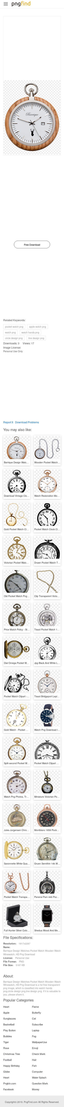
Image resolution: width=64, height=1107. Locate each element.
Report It (8, 422)
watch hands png (30, 332)
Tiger (6, 1042)
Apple (6, 1012)
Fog (34, 1036)
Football (7, 1059)
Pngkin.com (9, 1083)
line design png (36, 338)
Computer (37, 1071)
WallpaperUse (39, 1042)
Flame (35, 1006)
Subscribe (37, 1024)
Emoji (35, 1048)
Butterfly (36, 1012)
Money (35, 1089)
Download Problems (27, 422)
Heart (6, 1006)
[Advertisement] (32, 48)
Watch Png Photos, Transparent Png (23, 796)
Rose (6, 1048)
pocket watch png (14, 326)
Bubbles (7, 1036)
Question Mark (40, 1083)
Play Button (9, 1030)
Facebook (8, 1089)
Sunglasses (9, 1018)
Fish (34, 1065)
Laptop (35, 1030)
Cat (34, 1018)
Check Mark (38, 1054)
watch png (10, 332)
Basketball (8, 1024)
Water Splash (39, 1077)
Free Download (32, 244)
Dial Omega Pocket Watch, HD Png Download (27, 663)
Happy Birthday (11, 1065)
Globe (6, 1071)
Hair (34, 1059)
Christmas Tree (11, 1054)
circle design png (14, 338)
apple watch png (37, 326)
